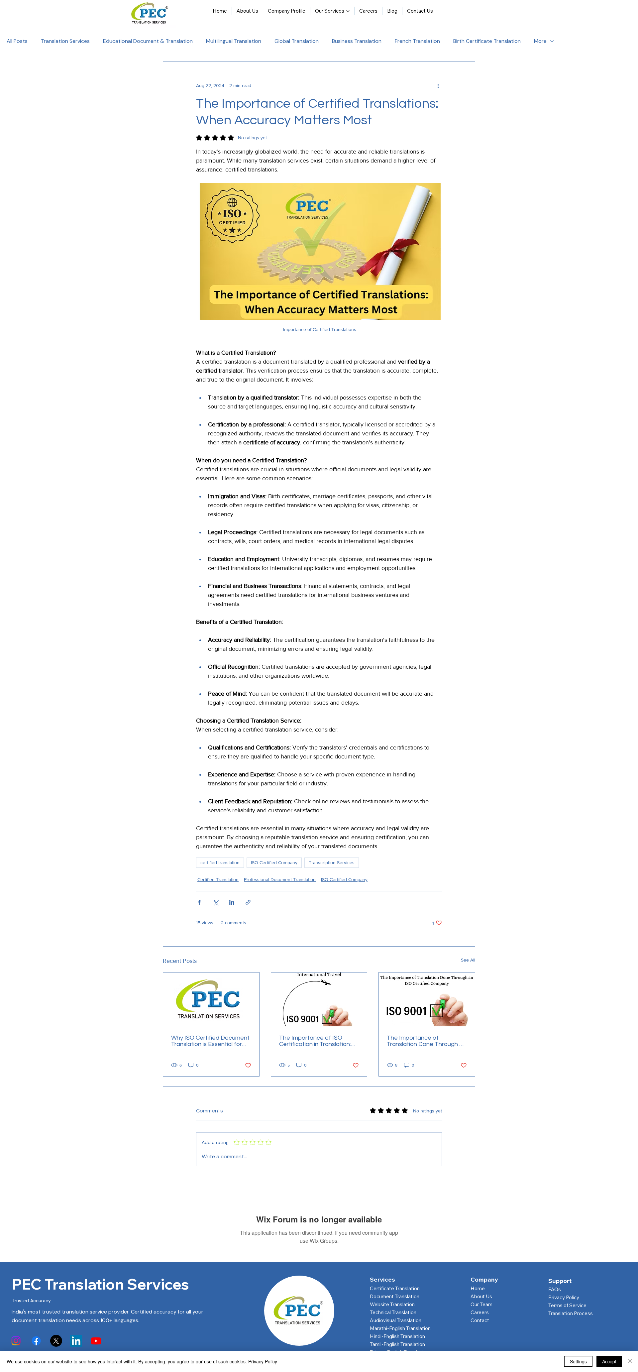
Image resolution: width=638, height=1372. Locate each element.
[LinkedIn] (76, 1341)
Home (478, 1288)
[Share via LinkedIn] (232, 902)
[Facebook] (36, 1341)
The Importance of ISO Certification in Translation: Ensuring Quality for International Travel (315, 1041)
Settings (578, 1361)
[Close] (630, 1361)
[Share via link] (248, 902)
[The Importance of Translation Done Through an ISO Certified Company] (427, 999)
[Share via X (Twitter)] (215, 902)
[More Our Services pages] (348, 11)
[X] (56, 1341)
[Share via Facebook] (199, 902)
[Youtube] (96, 1341)
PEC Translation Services (100, 1284)
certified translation (220, 862)
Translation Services (65, 41)
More (540, 41)
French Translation (417, 41)
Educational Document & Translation (148, 41)
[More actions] (438, 85)
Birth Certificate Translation (487, 41)
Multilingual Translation (233, 41)
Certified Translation (218, 879)
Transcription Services (332, 862)
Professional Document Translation (280, 879)
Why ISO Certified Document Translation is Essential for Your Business (210, 1041)
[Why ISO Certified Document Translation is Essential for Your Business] (211, 999)
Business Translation (356, 41)
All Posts (17, 41)
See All (468, 960)
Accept (609, 1361)
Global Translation (296, 41)
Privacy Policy (563, 1297)
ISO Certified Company (274, 862)
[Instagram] (16, 1341)
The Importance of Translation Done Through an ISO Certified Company (426, 1041)
